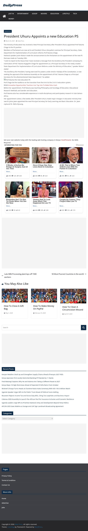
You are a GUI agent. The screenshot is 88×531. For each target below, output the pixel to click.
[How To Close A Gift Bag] (15, 290)
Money (11, 19)
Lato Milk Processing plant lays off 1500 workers (20, 275)
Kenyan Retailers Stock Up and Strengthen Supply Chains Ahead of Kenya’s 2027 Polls (32, 374)
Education (54, 14)
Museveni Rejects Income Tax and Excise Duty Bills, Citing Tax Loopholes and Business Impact (35, 396)
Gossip (34, 14)
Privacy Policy (7, 476)
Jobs (3, 507)
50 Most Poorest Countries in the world (68, 274)
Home (4, 498)
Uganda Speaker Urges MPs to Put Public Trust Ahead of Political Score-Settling (30, 392)
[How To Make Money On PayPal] (44, 290)
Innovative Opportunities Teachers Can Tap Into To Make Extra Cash (32, 85)
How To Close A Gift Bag (14, 307)
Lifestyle (66, 14)
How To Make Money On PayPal (43, 307)
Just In (11, 14)
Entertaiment (23, 14)
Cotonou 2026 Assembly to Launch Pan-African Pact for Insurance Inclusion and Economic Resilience (38, 399)
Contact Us (6, 485)
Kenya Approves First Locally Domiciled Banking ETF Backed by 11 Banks (27, 378)
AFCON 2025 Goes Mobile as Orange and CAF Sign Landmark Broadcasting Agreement (33, 406)
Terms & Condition (8, 480)
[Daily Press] (4, 16)
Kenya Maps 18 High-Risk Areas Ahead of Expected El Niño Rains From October (30, 385)
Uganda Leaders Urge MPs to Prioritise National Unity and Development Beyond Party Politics (35, 403)
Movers (44, 14)
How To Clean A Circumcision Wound (72, 308)
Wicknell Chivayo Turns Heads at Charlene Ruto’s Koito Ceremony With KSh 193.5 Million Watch (36, 389)
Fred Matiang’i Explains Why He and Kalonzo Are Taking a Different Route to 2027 (31, 381)
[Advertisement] (44, 123)
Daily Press (20, 41)
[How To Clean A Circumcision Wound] (73, 290)
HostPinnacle (66, 140)
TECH (75, 14)
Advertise (5, 503)
